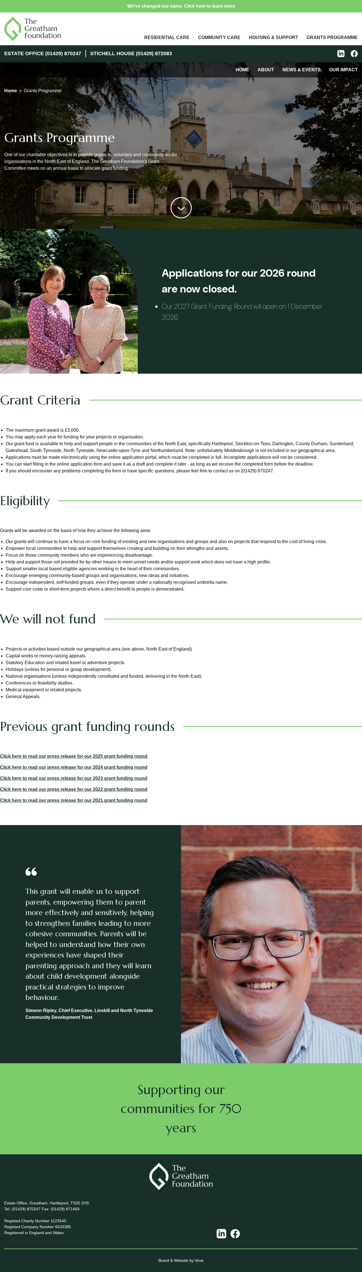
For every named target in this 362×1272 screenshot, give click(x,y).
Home (242, 69)
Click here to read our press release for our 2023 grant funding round (73, 778)
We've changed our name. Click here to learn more (181, 6)
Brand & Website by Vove (181, 1260)
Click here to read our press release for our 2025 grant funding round (74, 756)
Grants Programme (332, 37)
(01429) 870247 (63, 53)
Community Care (219, 37)
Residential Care (166, 37)
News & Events (302, 69)
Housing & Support (273, 37)
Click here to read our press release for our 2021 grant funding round (73, 800)
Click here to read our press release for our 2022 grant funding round (73, 789)
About (266, 69)
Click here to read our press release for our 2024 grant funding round (73, 767)
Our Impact (343, 69)
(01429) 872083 (154, 53)
